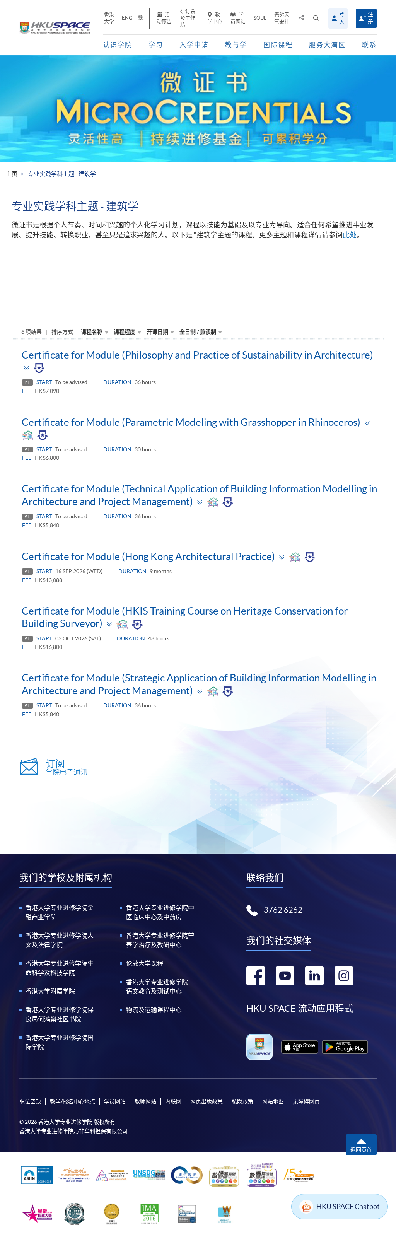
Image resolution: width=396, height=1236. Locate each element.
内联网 (173, 1101)
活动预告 (164, 18)
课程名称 (91, 332)
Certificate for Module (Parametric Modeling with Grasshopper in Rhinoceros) (191, 422)
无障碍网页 (306, 1101)
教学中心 (214, 18)
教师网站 (145, 1101)
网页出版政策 (206, 1101)
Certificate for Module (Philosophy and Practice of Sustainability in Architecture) (197, 354)
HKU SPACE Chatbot (348, 1206)
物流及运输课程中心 (154, 1009)
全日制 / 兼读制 (197, 332)
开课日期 (157, 332)
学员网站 (238, 18)
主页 (11, 174)
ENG (127, 18)
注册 (370, 18)
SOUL (260, 18)
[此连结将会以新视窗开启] (299, 1047)
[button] (316, 18)
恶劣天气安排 (281, 18)
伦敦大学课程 (144, 963)
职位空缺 (30, 1101)
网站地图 (273, 1101)
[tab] (198, 361)
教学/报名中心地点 (72, 1101)
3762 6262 (283, 910)
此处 (350, 235)
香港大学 (109, 18)
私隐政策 (242, 1101)
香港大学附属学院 (50, 991)
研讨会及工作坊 (187, 18)
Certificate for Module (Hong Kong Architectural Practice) (148, 556)
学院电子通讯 (66, 767)
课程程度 (124, 332)
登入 (342, 18)
